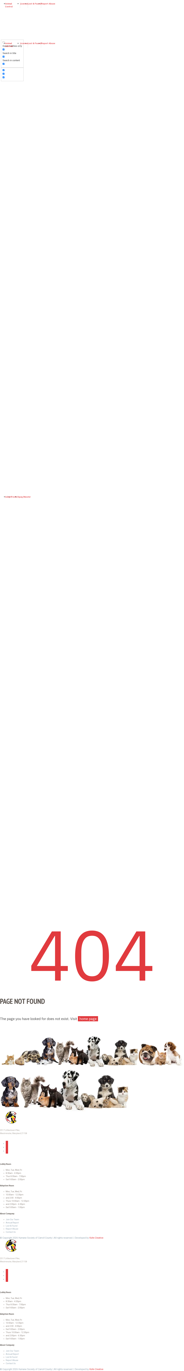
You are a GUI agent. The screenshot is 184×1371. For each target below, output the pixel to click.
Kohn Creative (96, 1237)
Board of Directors (10, 125)
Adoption (5, 510)
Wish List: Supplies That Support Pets (20, 269)
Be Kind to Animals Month (14, 157)
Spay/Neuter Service (11, 106)
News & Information (11, 132)
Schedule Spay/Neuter (12, 553)
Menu (4, 110)
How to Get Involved (11, 129)
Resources (6, 193)
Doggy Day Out (8, 186)
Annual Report (8, 121)
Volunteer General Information (16, 179)
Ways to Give (7, 247)
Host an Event (8, 168)
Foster (4, 88)
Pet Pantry (6, 211)
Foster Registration (10, 95)
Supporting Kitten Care (12, 262)
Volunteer (5, 175)
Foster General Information (14, 92)
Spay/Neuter (7, 99)
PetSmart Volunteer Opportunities (18, 190)
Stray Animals (8, 204)
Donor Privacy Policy (11, 279)
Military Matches (9, 85)
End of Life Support (10, 226)
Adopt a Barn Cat (9, 524)
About (4, 114)
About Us (5, 118)
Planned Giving (8, 272)
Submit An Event (9, 172)
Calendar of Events (10, 147)
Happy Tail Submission (12, 139)
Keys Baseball (8, 161)
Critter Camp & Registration (14, 150)
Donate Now (7, 251)
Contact (4, 240)
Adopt (4, 506)
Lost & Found (7, 208)
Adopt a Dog (7, 514)
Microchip (6, 218)
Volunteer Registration (12, 183)
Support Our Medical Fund (14, 258)
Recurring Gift (7, 254)
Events (4, 143)
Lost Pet (5, 233)
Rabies (4, 200)
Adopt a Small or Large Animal (16, 521)
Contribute (6, 244)
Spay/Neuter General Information (17, 103)
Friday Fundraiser (9, 265)
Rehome (5, 236)
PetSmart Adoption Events (14, 81)
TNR (3, 197)
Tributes (5, 276)
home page (88, 1018)
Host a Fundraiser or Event (14, 283)
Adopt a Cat (6, 517)
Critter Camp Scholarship (13, 154)
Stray (3, 229)
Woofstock (6, 165)
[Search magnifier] (3, 33)
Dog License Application (13, 222)
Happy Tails (7, 136)
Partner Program (9, 287)
